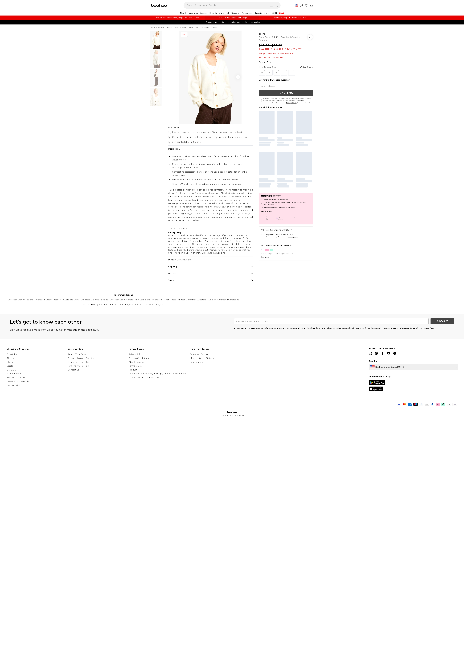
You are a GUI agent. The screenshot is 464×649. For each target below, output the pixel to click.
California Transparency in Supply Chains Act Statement (157, 374)
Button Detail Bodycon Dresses (126, 304)
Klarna (10, 362)
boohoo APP (13, 385)
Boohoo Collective (16, 377)
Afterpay (11, 358)
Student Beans (14, 374)
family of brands (323, 328)
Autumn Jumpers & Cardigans (206, 27)
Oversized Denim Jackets (20, 300)
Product (133, 370)
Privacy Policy (291, 103)
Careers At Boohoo (199, 354)
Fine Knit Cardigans (154, 304)
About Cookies (136, 362)
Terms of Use (135, 366)
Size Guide (12, 354)
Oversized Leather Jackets (48, 300)
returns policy (292, 237)
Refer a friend (197, 362)
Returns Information (78, 366)
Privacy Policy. (429, 328)
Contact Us (73, 370)
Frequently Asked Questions (82, 358)
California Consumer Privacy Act (145, 377)
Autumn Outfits (187, 27)
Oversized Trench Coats (164, 300)
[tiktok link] (394, 353)
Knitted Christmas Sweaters (192, 300)
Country (373, 361)
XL (291, 72)
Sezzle (10, 366)
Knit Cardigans (142, 300)
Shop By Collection (172, 27)
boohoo (263, 34)
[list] (210, 77)
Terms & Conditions (139, 358)
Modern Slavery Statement (203, 358)
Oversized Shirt (71, 300)
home (153, 27)
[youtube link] (388, 353)
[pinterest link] (376, 353)
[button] (297, 5)
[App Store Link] (377, 385)
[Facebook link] (382, 353)
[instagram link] (370, 353)
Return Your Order (77, 354)
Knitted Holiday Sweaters (95, 304)
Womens (161, 27)
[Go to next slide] (238, 77)
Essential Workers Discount (21, 381)
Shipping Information (79, 362)
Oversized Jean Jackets (121, 300)
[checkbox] (260, 100)
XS (262, 72)
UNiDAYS (11, 370)
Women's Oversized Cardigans (223, 300)
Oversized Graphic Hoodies (94, 300)
